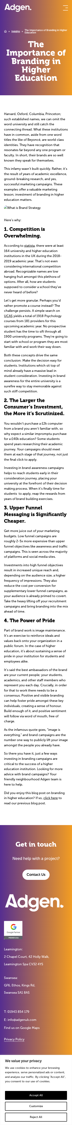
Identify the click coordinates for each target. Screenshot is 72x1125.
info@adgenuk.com (22, 1019)
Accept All (36, 1095)
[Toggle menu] (65, 7)
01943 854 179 (18, 1011)
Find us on (22, 1028)
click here (50, 798)
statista (29, 245)
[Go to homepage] (18, 8)
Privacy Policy (14, 1039)
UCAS (8, 316)
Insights (15, 31)
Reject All (36, 1117)
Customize (36, 1106)
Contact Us (36, 875)
